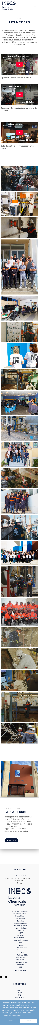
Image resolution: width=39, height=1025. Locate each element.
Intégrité (21, 945)
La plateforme (19, 960)
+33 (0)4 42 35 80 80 (19, 876)
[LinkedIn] (1, 977)
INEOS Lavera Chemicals (19, 911)
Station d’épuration (20, 925)
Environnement (22, 950)
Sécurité (21, 952)
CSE (20, 967)
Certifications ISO (21, 947)
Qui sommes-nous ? (19, 913)
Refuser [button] (10, 1021)
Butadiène (20, 921)
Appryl (21, 933)
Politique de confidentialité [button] (11, 1015)
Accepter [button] (28, 1021)
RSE (20, 942)
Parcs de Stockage (21, 928)
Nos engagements (19, 937)
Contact (19, 992)
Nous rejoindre (19, 997)
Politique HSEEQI (22, 955)
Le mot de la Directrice (21, 940)
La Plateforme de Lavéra (20, 962)
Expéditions (20, 930)
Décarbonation (20, 957)
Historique (20, 964)
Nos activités (19, 916)
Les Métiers (20, 935)
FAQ (19, 995)
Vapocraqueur (20, 919)
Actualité (19, 990)
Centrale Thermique (20, 923)
